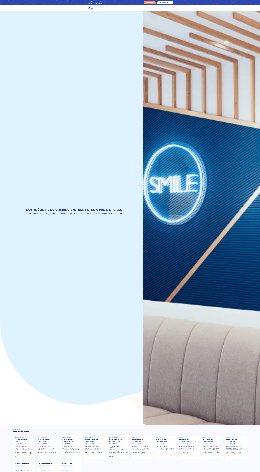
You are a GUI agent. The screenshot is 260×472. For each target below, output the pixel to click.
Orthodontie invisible (114, 8)
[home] (90, 8)
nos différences (161, 8)
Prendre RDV (149, 2)
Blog (170, 8)
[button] (115, 8)
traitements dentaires (133, 8)
